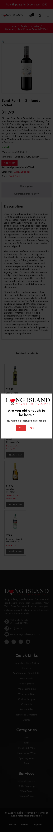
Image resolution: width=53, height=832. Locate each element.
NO (32, 428)
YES (21, 428)
